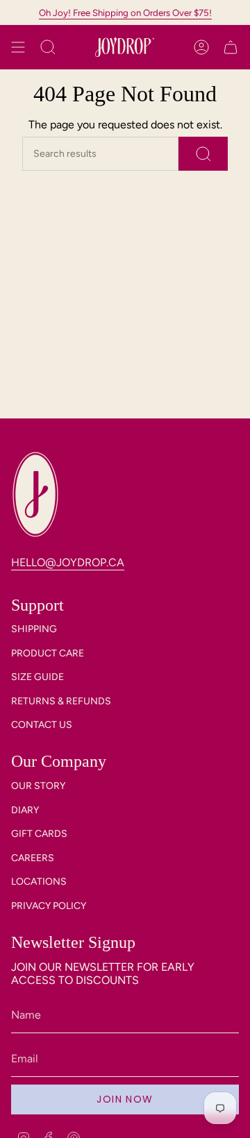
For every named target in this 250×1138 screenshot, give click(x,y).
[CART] (230, 47)
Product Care (47, 653)
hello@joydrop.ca (67, 562)
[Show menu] (18, 47)
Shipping (34, 629)
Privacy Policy (48, 906)
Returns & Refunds (61, 701)
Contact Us (41, 725)
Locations (39, 882)
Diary (25, 810)
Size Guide (37, 677)
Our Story (38, 786)
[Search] (203, 154)
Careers (32, 858)
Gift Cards (39, 834)
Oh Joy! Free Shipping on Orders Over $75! (125, 12)
